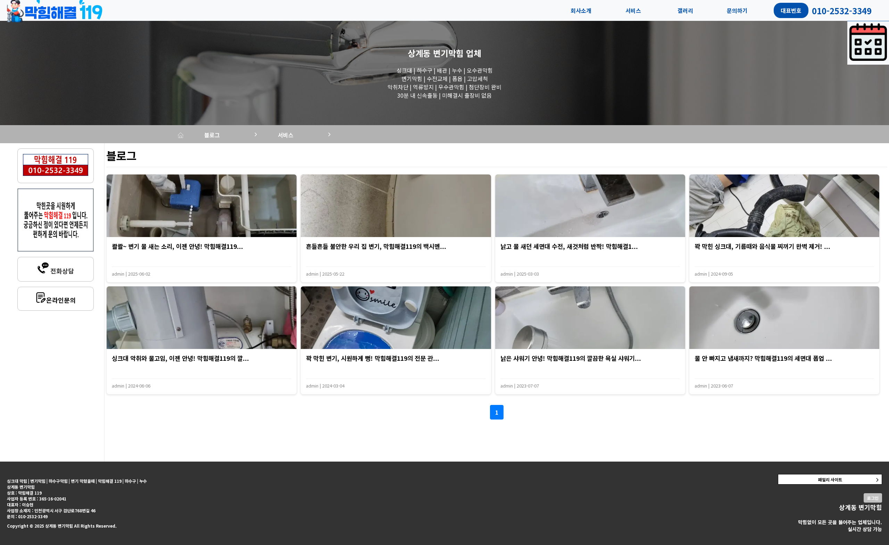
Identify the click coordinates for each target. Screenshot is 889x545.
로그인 (873, 498)
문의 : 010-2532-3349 (27, 516)
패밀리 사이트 (830, 479)
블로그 (212, 135)
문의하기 (737, 10)
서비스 (633, 10)
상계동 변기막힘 (436, 53)
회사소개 (581, 10)
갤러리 (685, 10)
